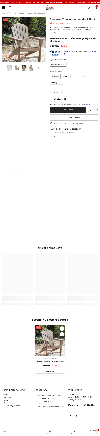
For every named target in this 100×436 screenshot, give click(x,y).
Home (4, 13)
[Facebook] (70, 416)
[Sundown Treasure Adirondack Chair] (50, 340)
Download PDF (61, 235)
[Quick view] (62, 334)
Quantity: (53, 83)
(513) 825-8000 (49, 401)
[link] (91, 110)
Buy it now (74, 117)
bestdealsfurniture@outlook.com (50, 407)
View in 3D (62, 99)
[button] (2, 68)
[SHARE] (96, 110)
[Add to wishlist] (62, 328)
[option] (24, 39)
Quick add (50, 371)
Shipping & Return (56, 157)
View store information (62, 137)
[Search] (10, 7)
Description (36, 157)
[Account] (89, 7)
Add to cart (68, 110)
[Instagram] (76, 416)
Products (12, 13)
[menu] (3, 7)
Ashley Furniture (50, 358)
